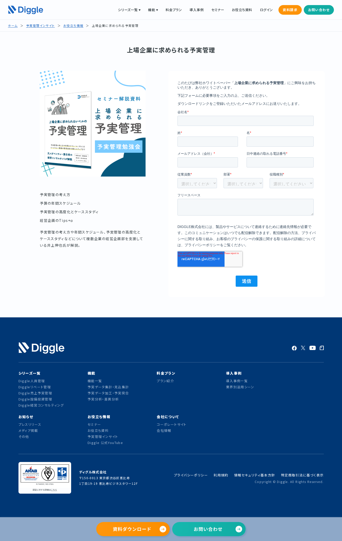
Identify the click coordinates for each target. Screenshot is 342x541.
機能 (151, 9)
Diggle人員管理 (31, 380)
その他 (23, 436)
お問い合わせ (319, 9)
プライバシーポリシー (191, 475)
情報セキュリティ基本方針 (254, 475)
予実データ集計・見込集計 (108, 386)
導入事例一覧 (237, 380)
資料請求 (290, 9)
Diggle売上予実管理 (35, 393)
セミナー (217, 9)
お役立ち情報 (73, 25)
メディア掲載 (28, 430)
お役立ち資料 (242, 9)
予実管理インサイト (40, 25)
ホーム (12, 25)
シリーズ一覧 (128, 9)
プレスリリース (30, 424)
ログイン (266, 9)
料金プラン (174, 9)
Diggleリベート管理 (34, 386)
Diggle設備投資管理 (35, 399)
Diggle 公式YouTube (106, 442)
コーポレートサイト (172, 424)
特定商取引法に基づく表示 (302, 475)
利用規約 (221, 475)
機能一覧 (95, 380)
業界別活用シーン (240, 386)
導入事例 (197, 9)
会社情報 (164, 430)
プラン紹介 (165, 380)
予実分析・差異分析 (103, 399)
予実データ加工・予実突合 (108, 393)
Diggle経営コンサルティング (41, 405)
